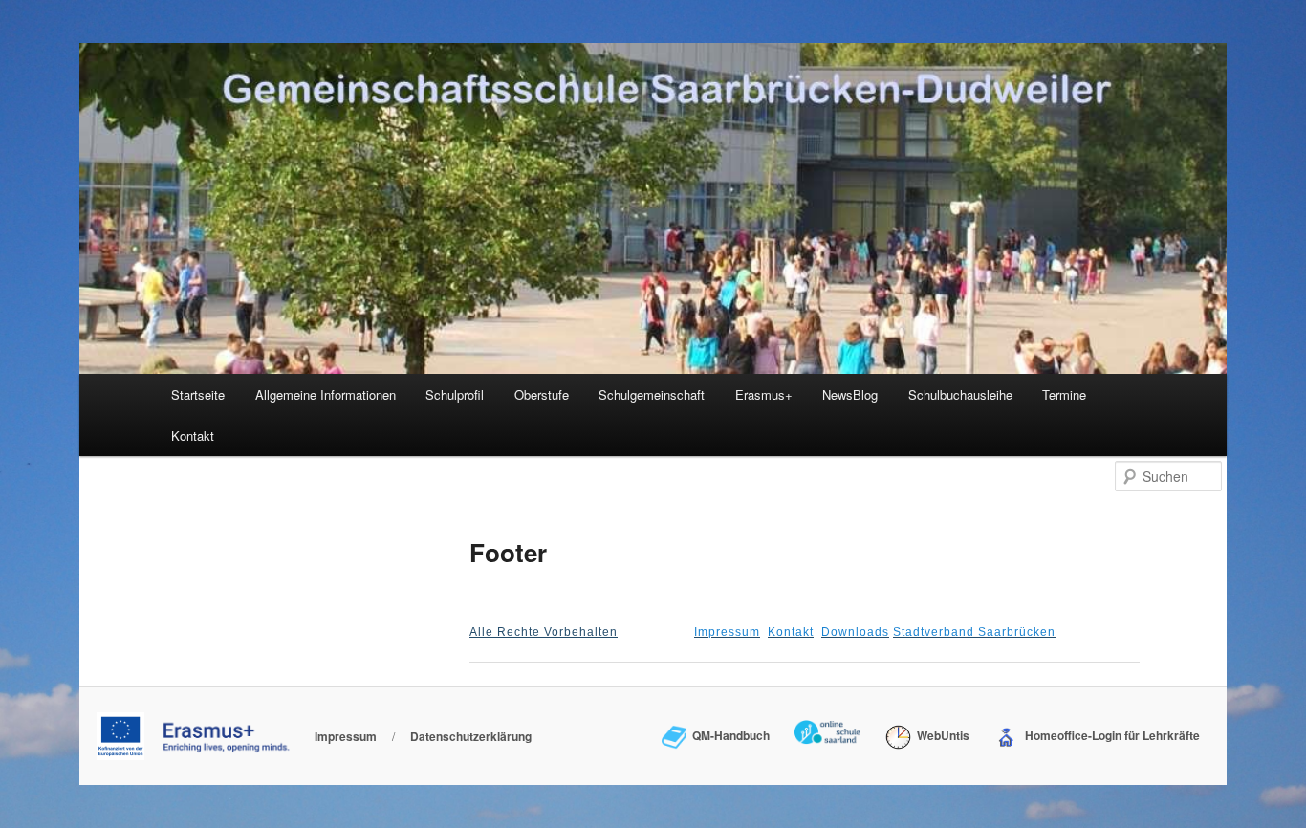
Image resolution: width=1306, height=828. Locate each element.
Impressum (727, 632)
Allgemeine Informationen (325, 394)
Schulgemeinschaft (652, 394)
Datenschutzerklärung (471, 736)
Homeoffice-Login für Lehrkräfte (1109, 735)
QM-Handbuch (728, 735)
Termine (1064, 394)
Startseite (198, 394)
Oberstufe (541, 394)
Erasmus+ (764, 394)
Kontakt (192, 435)
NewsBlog (850, 394)
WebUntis (940, 735)
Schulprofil (454, 394)
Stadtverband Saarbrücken (974, 632)
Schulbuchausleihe (960, 394)
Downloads (855, 632)
